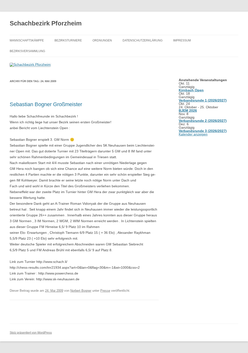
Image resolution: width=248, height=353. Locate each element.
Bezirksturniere (68, 40)
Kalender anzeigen (193, 134)
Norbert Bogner (80, 290)
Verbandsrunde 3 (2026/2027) (203, 131)
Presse (105, 290)
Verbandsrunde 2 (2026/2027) (203, 121)
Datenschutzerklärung (143, 40)
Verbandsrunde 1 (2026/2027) (203, 100)
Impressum (182, 40)
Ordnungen (102, 40)
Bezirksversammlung (27, 51)
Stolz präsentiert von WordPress (31, 332)
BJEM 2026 (188, 110)
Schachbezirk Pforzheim (46, 23)
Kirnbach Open (191, 90)
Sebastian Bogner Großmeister (46, 104)
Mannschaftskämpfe (27, 40)
